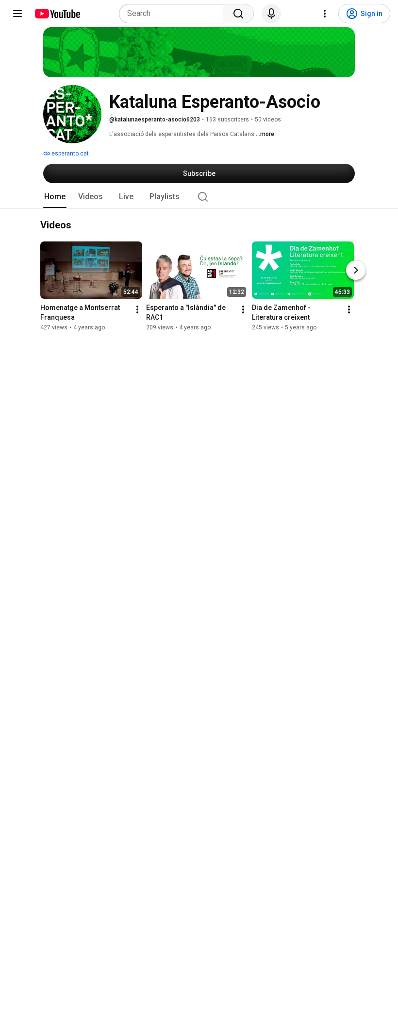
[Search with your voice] (271, 13)
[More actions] (137, 310)
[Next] (355, 270)
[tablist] (199, 196)
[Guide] (17, 13)
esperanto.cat (69, 153)
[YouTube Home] (57, 13)
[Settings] (325, 13)
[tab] (54, 196)
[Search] (238, 13)
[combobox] (174, 13)
